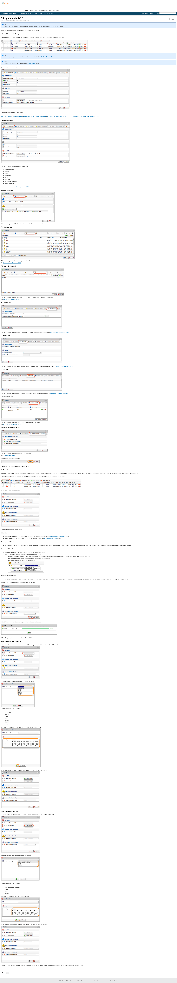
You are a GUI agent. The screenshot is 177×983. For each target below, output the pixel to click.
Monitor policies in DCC (47, 56)
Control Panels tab (77, 116)
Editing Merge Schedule (50, 538)
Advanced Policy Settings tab (90, 116)
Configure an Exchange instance (63, 366)
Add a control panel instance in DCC (13, 424)
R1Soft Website (62, 980)
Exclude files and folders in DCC (12, 263)
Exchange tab (60, 116)
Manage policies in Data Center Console (31, 13)
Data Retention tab (17, 116)
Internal (8, 20)
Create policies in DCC (22, 187)
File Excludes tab (27, 116)
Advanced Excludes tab (39, 116)
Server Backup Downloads (84, 980)
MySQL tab (68, 116)
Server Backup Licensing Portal (97, 980)
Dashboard (4, 13)
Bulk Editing (32, 63)
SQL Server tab (51, 116)
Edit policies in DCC (12, 18)
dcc (7, 972)
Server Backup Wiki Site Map (112, 980)
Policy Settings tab (6, 116)
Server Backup (12, 13)
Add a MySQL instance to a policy (59, 332)
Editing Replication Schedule (57, 536)
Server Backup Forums (72, 980)
